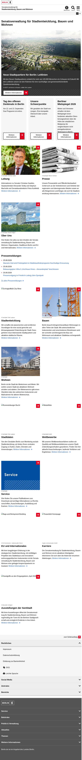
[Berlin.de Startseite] (6, 2)
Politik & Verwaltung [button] (10, 724)
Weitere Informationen (13, 93)
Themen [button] (4, 736)
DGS (8, 667)
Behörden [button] (5, 717)
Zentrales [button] (5, 686)
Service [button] (4, 711)
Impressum (7, 649)
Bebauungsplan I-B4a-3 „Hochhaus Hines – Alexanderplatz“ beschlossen (31, 269)
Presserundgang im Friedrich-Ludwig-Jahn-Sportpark (23, 275)
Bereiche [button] (5, 692)
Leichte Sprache (12, 673)
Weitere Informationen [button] (10, 742)
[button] (78, 13)
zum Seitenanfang (71, 637)
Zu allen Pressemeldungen (11, 281)
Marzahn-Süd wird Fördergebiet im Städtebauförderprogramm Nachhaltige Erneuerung (36, 263)
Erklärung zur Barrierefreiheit (14, 661)
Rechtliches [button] (6, 643)
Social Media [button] (6, 680)
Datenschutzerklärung (11, 655)
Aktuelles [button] (5, 730)
